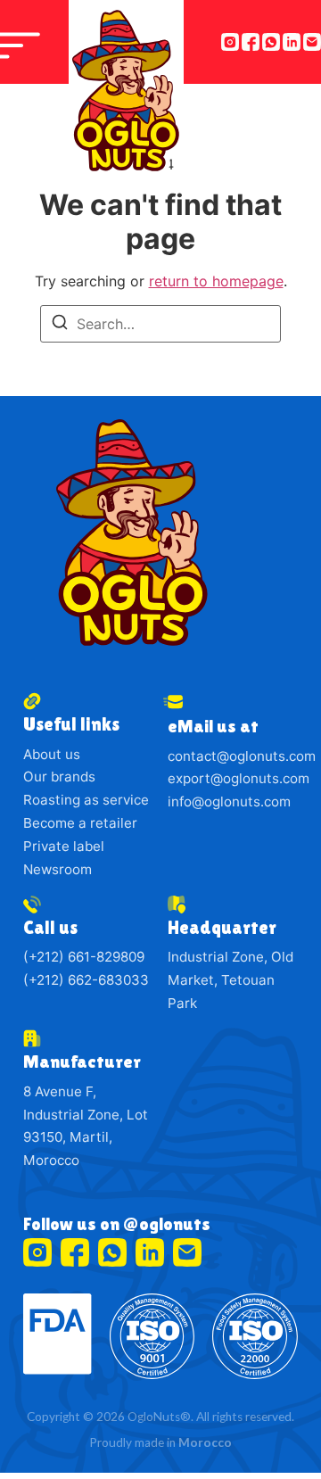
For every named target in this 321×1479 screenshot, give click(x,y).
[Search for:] (160, 324)
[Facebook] (250, 42)
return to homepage (216, 281)
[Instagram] (230, 42)
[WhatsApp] (271, 42)
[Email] (312, 42)
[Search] (60, 325)
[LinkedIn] (291, 42)
